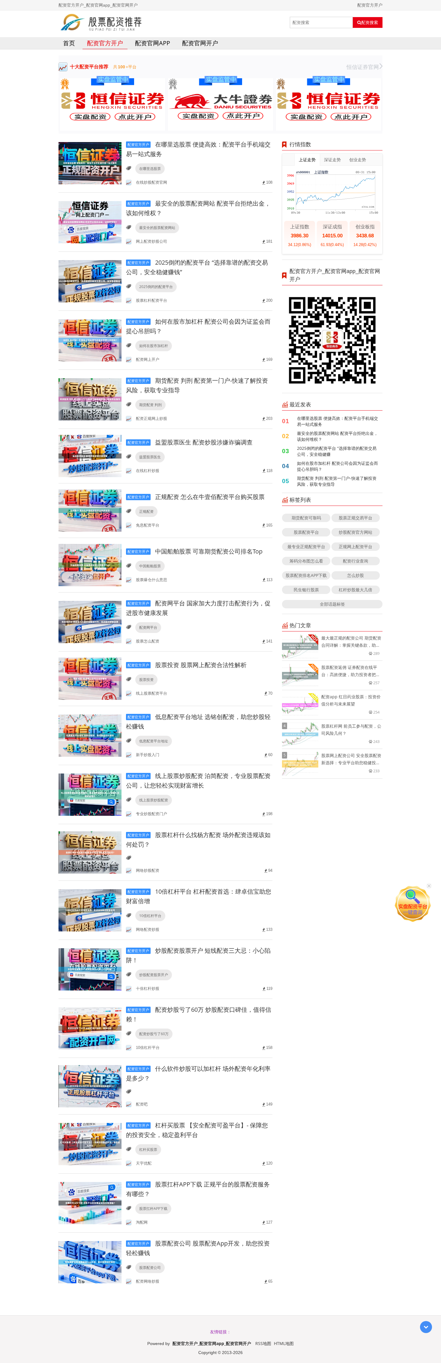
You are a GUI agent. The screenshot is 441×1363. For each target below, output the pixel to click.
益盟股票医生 (150, 456)
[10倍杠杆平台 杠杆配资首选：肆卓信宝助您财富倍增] (90, 910)
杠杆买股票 (148, 1149)
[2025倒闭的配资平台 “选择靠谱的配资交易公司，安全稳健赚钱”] (90, 281)
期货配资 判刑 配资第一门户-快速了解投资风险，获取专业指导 (336, 481)
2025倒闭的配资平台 (156, 286)
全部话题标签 (332, 604)
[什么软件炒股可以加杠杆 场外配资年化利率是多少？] (90, 1085)
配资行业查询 (355, 561)
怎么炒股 (355, 575)
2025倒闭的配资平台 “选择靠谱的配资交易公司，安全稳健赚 (336, 451)
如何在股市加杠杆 (153, 345)
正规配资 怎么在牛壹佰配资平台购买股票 (196, 497)
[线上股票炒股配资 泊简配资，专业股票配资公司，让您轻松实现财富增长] (90, 794)
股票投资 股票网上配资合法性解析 (187, 665)
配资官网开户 (200, 43)
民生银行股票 (306, 589)
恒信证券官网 (362, 66)
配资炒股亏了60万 (154, 1033)
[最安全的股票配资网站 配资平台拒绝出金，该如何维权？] (90, 221)
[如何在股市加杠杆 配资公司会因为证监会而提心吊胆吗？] (90, 340)
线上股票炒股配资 (153, 800)
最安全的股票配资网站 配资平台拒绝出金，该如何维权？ (337, 436)
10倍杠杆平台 (150, 915)
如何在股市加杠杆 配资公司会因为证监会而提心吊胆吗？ (337, 466)
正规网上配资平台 (355, 546)
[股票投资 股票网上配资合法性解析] (90, 678)
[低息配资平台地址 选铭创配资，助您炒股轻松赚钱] (90, 735)
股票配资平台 (306, 532)
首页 (69, 43)
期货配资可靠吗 (306, 518)
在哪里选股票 (150, 168)
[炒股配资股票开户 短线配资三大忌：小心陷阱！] (90, 969)
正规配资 (146, 511)
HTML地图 (284, 1343)
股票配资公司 (150, 1267)
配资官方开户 (105, 43)
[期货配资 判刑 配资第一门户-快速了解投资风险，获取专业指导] (90, 399)
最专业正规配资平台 (306, 546)
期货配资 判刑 (150, 404)
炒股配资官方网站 (355, 532)
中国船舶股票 (150, 566)
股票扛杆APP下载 (153, 1208)
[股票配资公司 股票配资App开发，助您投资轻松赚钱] (90, 1261)
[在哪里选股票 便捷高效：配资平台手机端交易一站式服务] (90, 162)
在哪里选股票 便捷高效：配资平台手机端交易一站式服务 (337, 421)
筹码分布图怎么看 (306, 561)
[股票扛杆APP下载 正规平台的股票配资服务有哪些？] (90, 1202)
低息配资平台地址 (153, 741)
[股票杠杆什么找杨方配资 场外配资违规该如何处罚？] (90, 852)
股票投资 (146, 679)
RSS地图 (263, 1343)
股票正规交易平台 (355, 518)
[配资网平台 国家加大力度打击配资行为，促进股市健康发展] (90, 621)
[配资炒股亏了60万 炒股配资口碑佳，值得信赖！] (90, 1028)
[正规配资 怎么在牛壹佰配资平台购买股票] (90, 510)
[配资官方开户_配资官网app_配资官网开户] (101, 22)
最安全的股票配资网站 (157, 227)
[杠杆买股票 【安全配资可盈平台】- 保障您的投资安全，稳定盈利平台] (90, 1143)
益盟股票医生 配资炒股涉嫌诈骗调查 (190, 442)
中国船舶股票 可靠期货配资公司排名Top (195, 551)
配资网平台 (148, 627)
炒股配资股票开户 (153, 974)
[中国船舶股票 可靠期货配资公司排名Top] (90, 564)
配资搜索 (369, 22)
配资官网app (152, 43)
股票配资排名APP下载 (306, 575)
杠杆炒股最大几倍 (355, 589)
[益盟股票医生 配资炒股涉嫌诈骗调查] (90, 455)
